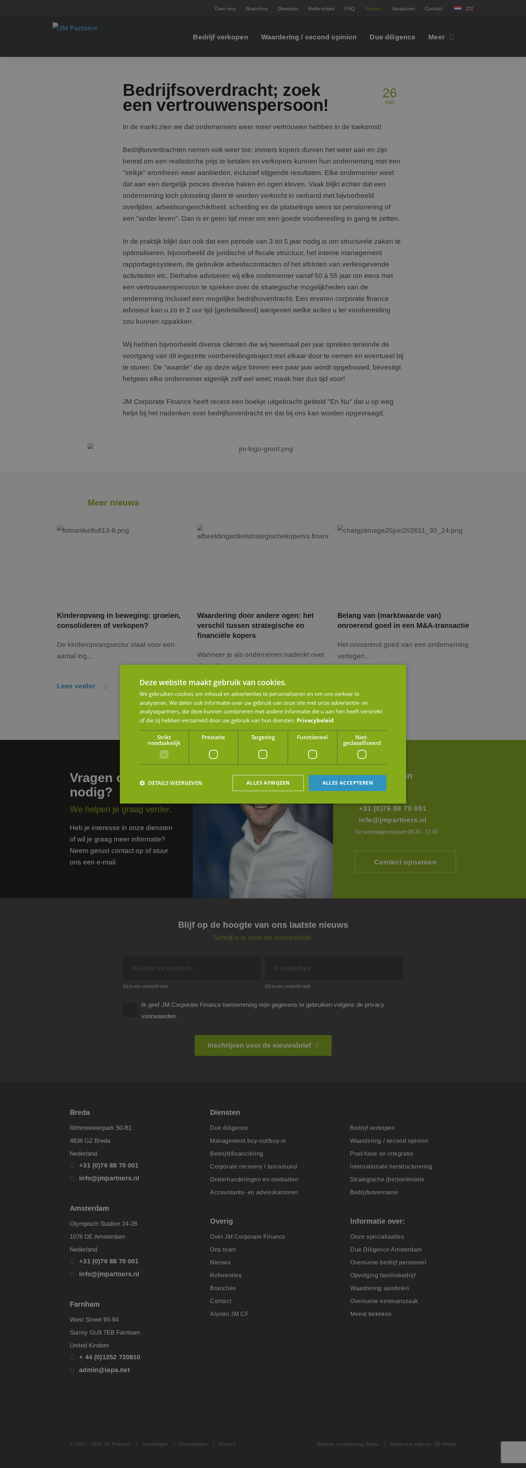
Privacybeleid (315, 720)
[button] (171, 783)
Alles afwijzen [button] (268, 782)
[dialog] (263, 733)
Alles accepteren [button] (347, 782)
